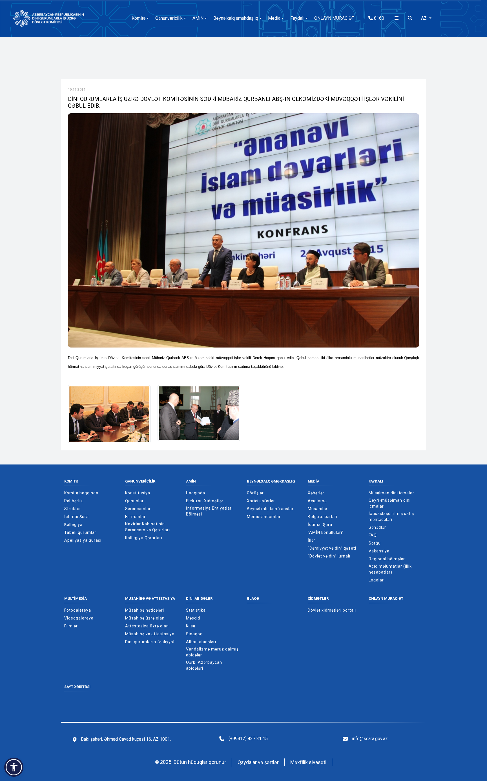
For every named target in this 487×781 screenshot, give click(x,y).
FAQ (373, 535)
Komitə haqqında (81, 493)
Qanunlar (134, 501)
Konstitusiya (137, 493)
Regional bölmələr (387, 559)
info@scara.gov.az (370, 738)
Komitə (71, 481)
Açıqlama (317, 501)
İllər (311, 540)
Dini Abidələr (199, 598)
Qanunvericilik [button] (169, 18)
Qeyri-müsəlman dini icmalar (390, 503)
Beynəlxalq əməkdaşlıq (271, 481)
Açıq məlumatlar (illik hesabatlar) (390, 569)
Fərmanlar (135, 516)
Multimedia (75, 598)
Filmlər (71, 626)
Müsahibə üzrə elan (145, 618)
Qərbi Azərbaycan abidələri (204, 665)
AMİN (191, 481)
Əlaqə (253, 598)
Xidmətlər (318, 598)
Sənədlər (377, 527)
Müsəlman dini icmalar (391, 493)
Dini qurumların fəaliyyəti (150, 642)
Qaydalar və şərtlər (258, 762)
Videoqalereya (79, 618)
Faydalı (376, 481)
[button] (14, 767)
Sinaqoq (194, 634)
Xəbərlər (316, 493)
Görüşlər (255, 493)
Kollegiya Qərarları (143, 538)
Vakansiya (379, 551)
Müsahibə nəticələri (144, 610)
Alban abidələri (201, 642)
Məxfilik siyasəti (308, 762)
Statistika (196, 610)
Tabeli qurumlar (80, 532)
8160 (378, 18)
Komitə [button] (138, 18)
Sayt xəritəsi (77, 687)
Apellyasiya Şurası (82, 540)
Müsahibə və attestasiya (150, 598)
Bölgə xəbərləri (322, 516)
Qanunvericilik (140, 481)
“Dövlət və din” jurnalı (329, 556)
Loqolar (376, 580)
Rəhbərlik (73, 501)
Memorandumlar (264, 516)
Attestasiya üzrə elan (147, 626)
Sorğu (375, 543)
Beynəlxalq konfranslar (270, 508)
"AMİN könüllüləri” (326, 532)
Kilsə (190, 626)
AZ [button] (424, 18)
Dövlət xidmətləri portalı (332, 610)
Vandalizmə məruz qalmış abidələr (212, 652)
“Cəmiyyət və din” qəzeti (332, 548)
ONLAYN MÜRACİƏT (334, 18)
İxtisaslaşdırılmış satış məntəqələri (391, 516)
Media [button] (274, 18)
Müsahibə (317, 508)
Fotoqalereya (77, 610)
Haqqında (195, 493)
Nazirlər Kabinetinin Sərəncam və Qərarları (147, 527)
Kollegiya (73, 524)
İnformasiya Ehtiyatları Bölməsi (209, 511)
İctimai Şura (76, 516)
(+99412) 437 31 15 (248, 738)
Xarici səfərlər (261, 501)
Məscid (193, 618)
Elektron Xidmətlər (204, 501)
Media (313, 481)
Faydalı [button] (297, 18)
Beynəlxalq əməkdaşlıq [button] (235, 18)
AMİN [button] (197, 18)
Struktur (72, 508)
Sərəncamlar (138, 508)
